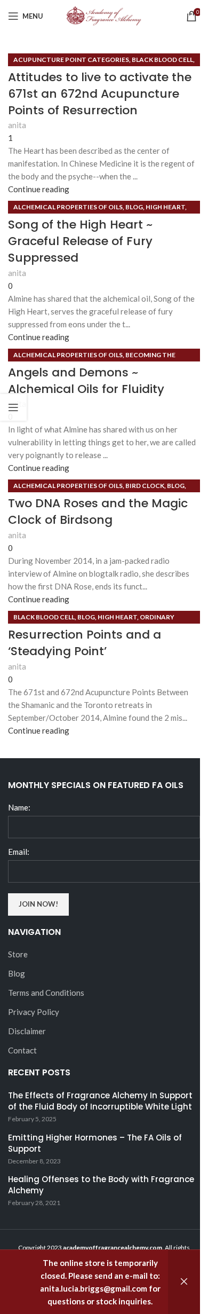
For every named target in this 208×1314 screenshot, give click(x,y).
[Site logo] (104, 15)
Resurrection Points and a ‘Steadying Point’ (84, 642)
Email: (18, 851)
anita (17, 125)
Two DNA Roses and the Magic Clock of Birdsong (98, 511)
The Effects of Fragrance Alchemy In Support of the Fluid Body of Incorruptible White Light (100, 1101)
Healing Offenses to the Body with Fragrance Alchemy (101, 1185)
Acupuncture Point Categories (71, 60)
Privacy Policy (33, 1012)
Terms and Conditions (46, 992)
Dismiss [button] (184, 1282)
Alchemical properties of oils (68, 207)
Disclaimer (27, 1031)
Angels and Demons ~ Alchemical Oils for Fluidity (86, 380)
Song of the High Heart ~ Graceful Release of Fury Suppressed (80, 241)
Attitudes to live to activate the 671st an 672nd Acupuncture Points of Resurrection (99, 94)
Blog (134, 207)
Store (18, 954)
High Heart (165, 207)
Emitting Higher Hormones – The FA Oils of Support (95, 1143)
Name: (19, 807)
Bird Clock (144, 486)
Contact (22, 1050)
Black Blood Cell (162, 60)
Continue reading (38, 189)
